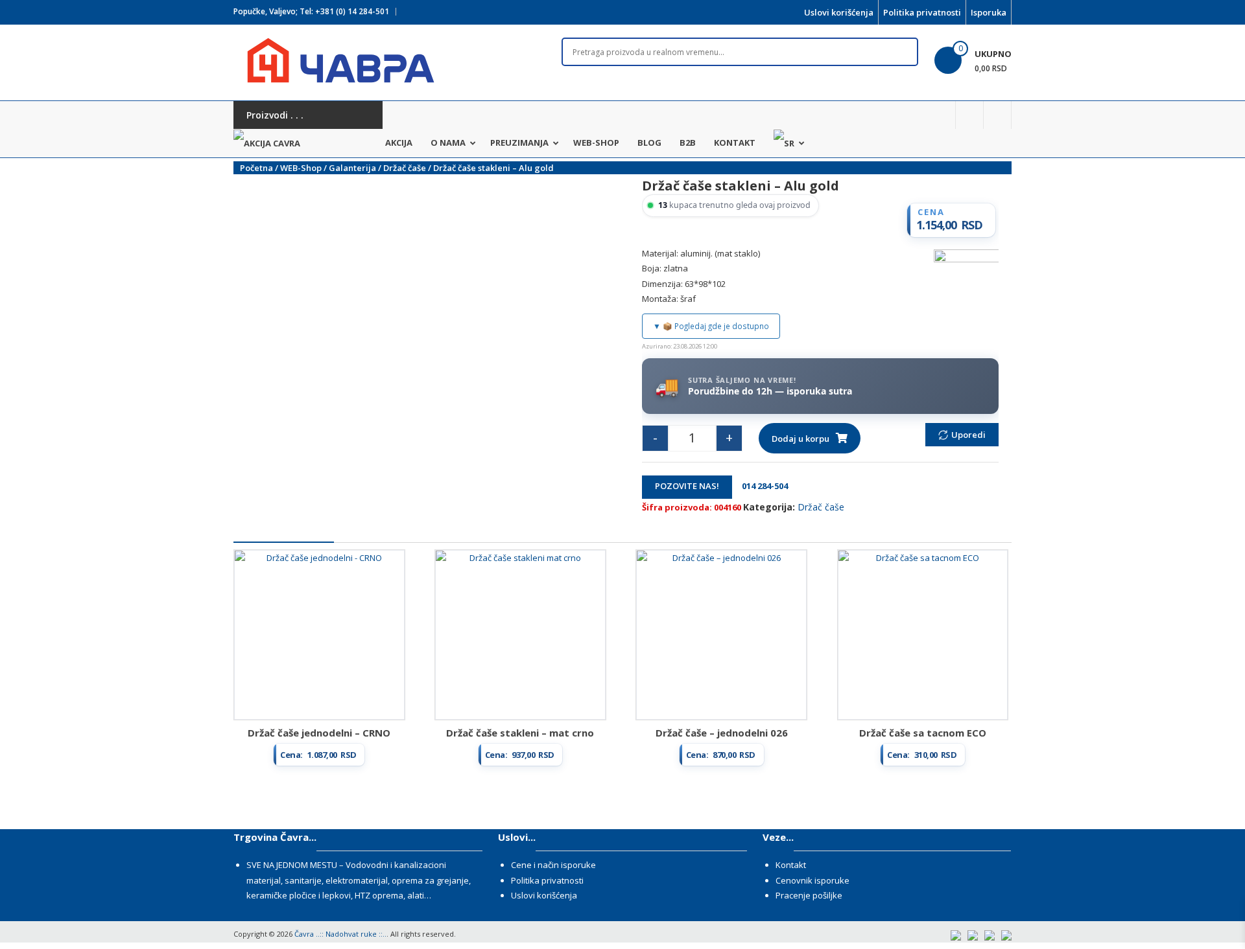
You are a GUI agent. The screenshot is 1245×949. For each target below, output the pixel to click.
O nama (448, 142)
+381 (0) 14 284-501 (352, 11)
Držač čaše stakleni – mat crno (520, 732)
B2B (688, 142)
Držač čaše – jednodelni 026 (722, 732)
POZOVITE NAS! (687, 486)
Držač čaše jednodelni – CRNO (319, 732)
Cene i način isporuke (553, 865)
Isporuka (988, 12)
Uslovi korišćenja (838, 12)
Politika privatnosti (922, 12)
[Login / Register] (997, 115)
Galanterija (352, 168)
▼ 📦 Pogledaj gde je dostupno (711, 326)
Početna (256, 168)
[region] (740, 80)
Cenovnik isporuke (812, 880)
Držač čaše (404, 168)
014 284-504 (761, 486)
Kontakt (734, 142)
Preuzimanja (519, 142)
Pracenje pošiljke (809, 895)
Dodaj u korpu (800, 438)
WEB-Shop (596, 142)
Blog (649, 142)
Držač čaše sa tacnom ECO (922, 732)
